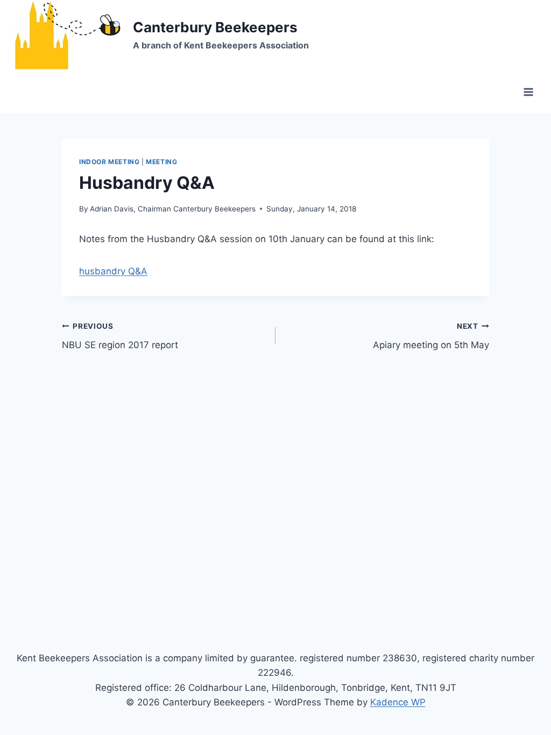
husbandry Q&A (113, 271)
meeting (161, 162)
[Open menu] (528, 91)
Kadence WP (398, 702)
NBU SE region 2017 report (120, 336)
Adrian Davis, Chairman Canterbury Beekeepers (173, 208)
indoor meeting (109, 162)
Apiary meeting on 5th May (431, 336)
